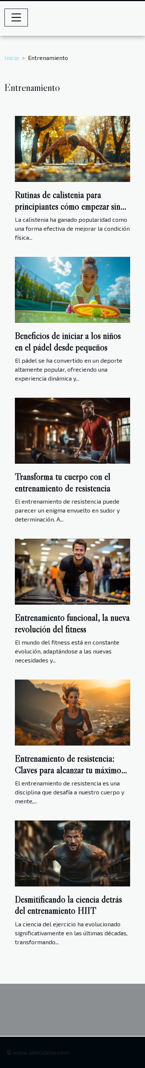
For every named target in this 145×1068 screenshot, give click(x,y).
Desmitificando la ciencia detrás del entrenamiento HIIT (68, 905)
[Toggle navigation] (16, 17)
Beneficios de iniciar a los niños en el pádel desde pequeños (68, 341)
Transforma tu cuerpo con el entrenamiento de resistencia (62, 482)
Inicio (11, 57)
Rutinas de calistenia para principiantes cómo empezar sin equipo (67, 206)
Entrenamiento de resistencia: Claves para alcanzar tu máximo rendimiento (68, 770)
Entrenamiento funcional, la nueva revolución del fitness (72, 623)
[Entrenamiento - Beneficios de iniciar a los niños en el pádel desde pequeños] (72, 289)
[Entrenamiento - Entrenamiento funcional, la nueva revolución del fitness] (72, 570)
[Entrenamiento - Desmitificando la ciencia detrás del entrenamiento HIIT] (72, 852)
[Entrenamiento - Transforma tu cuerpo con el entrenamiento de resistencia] (72, 430)
